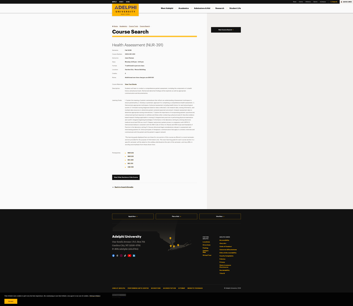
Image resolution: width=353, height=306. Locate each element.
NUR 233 (131, 156)
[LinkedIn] (134, 255)
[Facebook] (113, 255)
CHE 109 (130, 167)
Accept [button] (10, 301)
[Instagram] (121, 255)
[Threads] (117, 255)
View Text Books (131, 84)
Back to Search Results (124, 187)
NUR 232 (131, 153)
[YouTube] (129, 255)
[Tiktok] (125, 255)
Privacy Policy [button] (95, 296)
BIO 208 (130, 160)
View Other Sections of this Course (126, 177)
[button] (334, 2)
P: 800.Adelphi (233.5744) (125, 249)
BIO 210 (130, 163)
